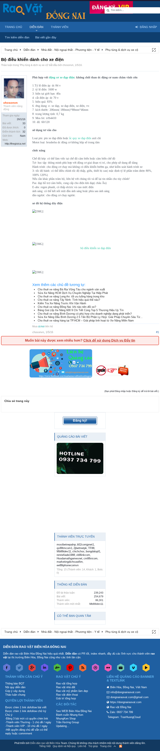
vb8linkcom (83, 554)
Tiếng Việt (45, 746)
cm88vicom (91, 558)
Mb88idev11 (64, 551)
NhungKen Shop (66, 718)
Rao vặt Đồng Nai (120, 707)
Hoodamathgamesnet (69, 558)
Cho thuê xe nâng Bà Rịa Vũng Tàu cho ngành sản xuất (71, 289)
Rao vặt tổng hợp (66, 683)
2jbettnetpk (80, 548)
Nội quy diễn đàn (15, 687)
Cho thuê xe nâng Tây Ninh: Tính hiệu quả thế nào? (69, 299)
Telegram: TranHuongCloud (124, 717)
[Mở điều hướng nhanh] (153, 49)
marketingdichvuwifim (70, 561)
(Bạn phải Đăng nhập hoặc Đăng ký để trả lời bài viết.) (131, 391)
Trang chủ (13, 27)
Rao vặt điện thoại (67, 694)
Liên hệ (82, 746)
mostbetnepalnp (66, 544)
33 (23, 123)
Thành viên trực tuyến (76, 536)
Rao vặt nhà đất (65, 687)
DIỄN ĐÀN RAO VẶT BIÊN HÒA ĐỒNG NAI (34, 647)
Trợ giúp (93, 746)
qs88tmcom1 (64, 548)
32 (23, 131)
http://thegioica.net (15, 143)
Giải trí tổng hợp (66, 698)
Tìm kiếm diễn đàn (17, 37)
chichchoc (78, 551)
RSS (120, 746)
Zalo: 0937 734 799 (121, 712)
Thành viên (59, 27)
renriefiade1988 (66, 554)
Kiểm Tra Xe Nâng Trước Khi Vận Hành (62, 303)
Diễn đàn (36, 27)
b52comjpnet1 (85, 544)
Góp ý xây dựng (15, 691)
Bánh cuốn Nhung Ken (69, 714)
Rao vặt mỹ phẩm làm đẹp (72, 691)
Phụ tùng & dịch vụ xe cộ (34, 65)
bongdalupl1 (93, 551)
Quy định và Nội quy (64, 746)
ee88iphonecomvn (68, 565)
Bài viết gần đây (45, 37)
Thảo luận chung (15, 694)
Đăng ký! (80, 420)
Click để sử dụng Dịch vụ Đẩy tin (109, 340)
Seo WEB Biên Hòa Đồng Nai (74, 711)
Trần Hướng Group (67, 722)
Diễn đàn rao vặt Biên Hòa (45, 743)
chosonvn (68, 65)
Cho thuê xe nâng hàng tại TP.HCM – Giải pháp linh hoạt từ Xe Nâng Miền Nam (86, 320)
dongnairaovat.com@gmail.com (129, 697)
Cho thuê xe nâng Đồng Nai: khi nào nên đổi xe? (67, 306)
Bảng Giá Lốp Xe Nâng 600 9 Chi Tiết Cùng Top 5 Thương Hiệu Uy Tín (81, 310)
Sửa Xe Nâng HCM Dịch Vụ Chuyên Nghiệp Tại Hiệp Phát (73, 293)
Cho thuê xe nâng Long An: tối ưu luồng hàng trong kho (71, 296)
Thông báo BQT (14, 683)
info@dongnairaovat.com (125, 692)
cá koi (41, 326)
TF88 (91, 548)
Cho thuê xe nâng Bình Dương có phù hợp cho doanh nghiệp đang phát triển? (85, 313)
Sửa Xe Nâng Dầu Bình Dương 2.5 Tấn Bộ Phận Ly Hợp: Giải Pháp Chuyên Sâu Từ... (90, 317)
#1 (157, 332)
